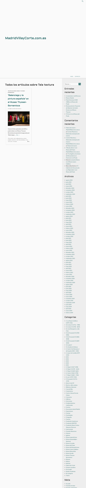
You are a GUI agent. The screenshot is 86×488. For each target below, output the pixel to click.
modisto (14, 140)
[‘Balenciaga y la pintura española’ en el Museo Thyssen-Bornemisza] (19, 118)
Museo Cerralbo (70, 443)
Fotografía (69, 417)
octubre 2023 (69, 212)
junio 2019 (68, 304)
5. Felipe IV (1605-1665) (72, 371)
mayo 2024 (69, 200)
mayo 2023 (69, 222)
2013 (67, 361)
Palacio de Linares (72, 145)
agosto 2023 (69, 216)
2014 (67, 363)
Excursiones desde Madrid (73, 409)
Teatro (68, 475)
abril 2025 (68, 184)
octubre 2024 (69, 192)
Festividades (69, 415)
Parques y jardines (71, 467)
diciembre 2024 (70, 188)
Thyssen (15, 141)
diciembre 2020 (70, 276)
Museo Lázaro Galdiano (72, 449)
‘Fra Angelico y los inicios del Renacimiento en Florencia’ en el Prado (73, 156)
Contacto (77, 76)
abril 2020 (68, 292)
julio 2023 (68, 218)
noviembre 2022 (70, 234)
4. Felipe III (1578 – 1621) (72, 369)
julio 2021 (68, 262)
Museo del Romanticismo (72, 447)
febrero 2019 (69, 312)
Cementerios (69, 391)
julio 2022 (68, 238)
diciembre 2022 (70, 232)
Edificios (68, 399)
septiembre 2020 (70, 282)
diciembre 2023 (70, 208)
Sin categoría (69, 473)
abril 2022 (68, 244)
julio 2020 (68, 286)
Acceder (68, 483)
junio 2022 (68, 240)
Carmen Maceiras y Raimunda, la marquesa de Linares (72, 133)
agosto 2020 (69, 284)
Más (17, 135)
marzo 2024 (69, 202)
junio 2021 (68, 264)
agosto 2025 (69, 180)
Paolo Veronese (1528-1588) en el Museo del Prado (72, 102)
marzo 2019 (69, 310)
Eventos (68, 407)
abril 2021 (68, 268)
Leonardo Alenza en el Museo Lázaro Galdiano (73, 162)
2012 (67, 359)
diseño (9, 140)
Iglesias (68, 435)
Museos (68, 459)
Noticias (68, 463)
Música (68, 461)
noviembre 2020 (70, 278)
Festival (68, 413)
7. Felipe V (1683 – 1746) (72, 375)
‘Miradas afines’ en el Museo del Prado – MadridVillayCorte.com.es (73, 150)
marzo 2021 (69, 270)
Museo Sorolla (69, 453)
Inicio (71, 76)
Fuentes (68, 419)
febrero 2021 (69, 272)
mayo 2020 (69, 290)
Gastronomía (69, 429)
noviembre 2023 (70, 210)
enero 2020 (69, 296)
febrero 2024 (69, 204)
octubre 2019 (69, 300)
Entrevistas (69, 401)
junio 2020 (68, 288)
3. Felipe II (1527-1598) (72, 367)
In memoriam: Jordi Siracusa (73, 96)
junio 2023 (68, 220)
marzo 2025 (69, 186)
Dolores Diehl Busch (16, 108)
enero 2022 (69, 250)
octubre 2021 (69, 256)
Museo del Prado (70, 445)
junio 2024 (68, 198)
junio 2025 (68, 182)
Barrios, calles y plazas (71, 385)
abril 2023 (68, 224)
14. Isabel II (69, 345)
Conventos (69, 397)
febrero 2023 (69, 228)
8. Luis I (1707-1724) (71, 377)
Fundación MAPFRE (71, 423)
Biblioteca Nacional (71, 387)
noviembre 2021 (70, 254)
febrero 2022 (69, 248)
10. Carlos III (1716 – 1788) (73, 325)
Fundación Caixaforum (72, 421)
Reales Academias (70, 471)
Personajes (69, 469)
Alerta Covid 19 (70, 383)
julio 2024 (68, 196)
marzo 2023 (69, 226)
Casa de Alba (69, 389)
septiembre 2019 (70, 302)
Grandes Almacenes (71, 431)
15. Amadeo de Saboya (72, 347)
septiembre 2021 (70, 258)
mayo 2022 (69, 242)
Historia (68, 433)
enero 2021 (69, 274)
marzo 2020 (69, 294)
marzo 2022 (69, 246)
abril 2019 (68, 308)
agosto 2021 (69, 260)
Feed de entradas (70, 485)
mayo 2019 (69, 306)
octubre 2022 (69, 236)
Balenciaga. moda (22, 138)
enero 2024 (69, 206)
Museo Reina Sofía (71, 451)
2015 (67, 365)
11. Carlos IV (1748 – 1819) (73, 327)
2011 (67, 357)
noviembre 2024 (70, 190)
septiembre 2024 (70, 194)
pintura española (21, 140)
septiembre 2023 (70, 214)
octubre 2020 (69, 280)
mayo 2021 (69, 266)
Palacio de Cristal (70, 465)
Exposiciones (12, 90)
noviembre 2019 (70, 298)
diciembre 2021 (70, 252)
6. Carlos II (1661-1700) (72, 373)
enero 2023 (69, 230)
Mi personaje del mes (71, 437)
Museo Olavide (70, 98)
